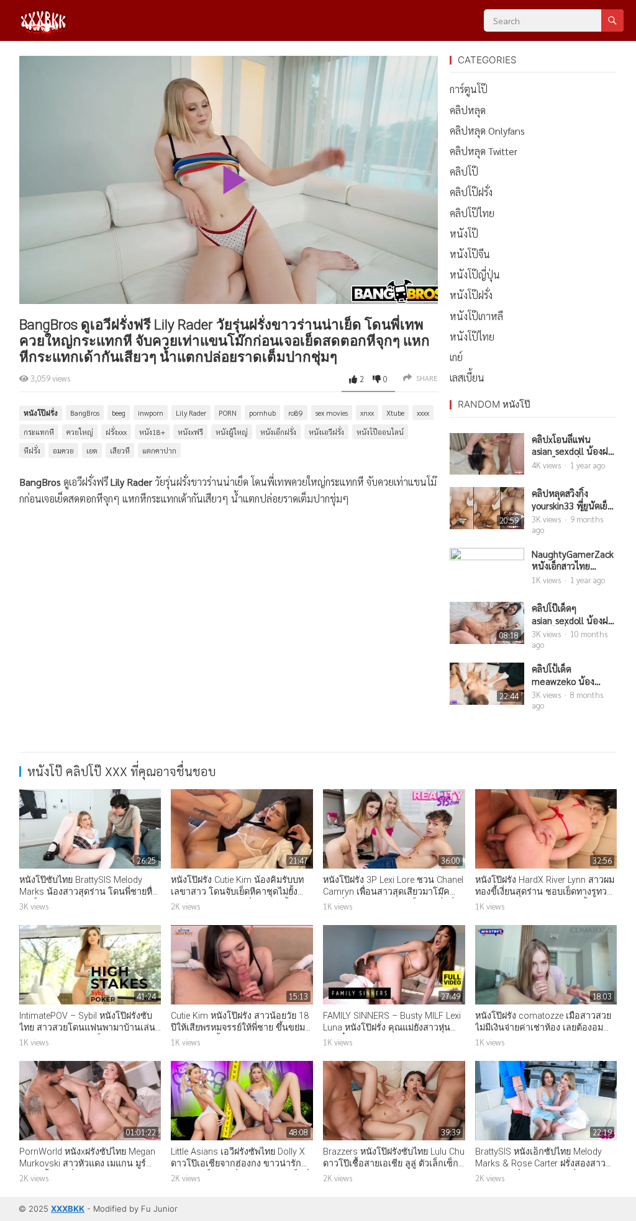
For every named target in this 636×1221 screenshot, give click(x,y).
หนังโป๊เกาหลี (476, 316)
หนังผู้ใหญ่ (232, 432)
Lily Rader (191, 413)
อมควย (63, 450)
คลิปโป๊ (464, 171)
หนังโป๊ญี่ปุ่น (475, 274)
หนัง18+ (152, 432)
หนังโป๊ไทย (472, 336)
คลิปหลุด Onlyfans (487, 130)
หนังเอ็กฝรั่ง (278, 432)
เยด (92, 450)
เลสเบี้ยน (467, 377)
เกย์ (456, 357)
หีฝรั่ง (32, 450)
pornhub (262, 413)
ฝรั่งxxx (116, 432)
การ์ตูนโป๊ (469, 89)
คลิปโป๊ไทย (472, 213)
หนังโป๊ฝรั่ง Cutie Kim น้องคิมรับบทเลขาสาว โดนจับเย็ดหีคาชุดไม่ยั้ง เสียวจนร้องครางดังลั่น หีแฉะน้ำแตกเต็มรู (241, 897)
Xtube (395, 413)
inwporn (150, 413)
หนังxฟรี (190, 432)
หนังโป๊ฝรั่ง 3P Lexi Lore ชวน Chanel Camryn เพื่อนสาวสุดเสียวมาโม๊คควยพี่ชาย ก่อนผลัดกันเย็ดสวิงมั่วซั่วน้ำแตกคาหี (393, 897)
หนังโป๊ (464, 233)
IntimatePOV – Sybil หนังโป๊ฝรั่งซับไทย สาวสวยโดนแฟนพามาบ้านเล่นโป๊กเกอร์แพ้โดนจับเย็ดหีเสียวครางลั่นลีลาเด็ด (87, 1033)
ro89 (295, 413)
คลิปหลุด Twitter (483, 151)
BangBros (84, 413)
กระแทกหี (39, 432)
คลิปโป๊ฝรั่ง (471, 192)
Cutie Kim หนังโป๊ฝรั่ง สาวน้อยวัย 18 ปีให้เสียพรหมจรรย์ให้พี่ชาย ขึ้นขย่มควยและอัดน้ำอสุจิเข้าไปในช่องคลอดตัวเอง (240, 1033)
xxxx (423, 413)
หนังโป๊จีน (470, 254)
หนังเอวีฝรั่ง (326, 432)
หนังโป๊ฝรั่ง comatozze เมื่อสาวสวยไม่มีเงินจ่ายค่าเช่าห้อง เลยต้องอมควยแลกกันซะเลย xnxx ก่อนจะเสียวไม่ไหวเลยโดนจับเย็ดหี (544, 1033)
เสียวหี (120, 450)
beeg (118, 413)
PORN (228, 413)
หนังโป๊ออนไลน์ (380, 432)
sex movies (332, 413)
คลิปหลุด (468, 110)
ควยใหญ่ (79, 432)
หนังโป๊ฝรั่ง (41, 413)
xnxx (367, 413)
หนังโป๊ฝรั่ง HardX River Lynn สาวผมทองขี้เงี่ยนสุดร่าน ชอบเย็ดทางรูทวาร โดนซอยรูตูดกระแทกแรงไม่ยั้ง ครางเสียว (546, 897)
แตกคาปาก (159, 450)
